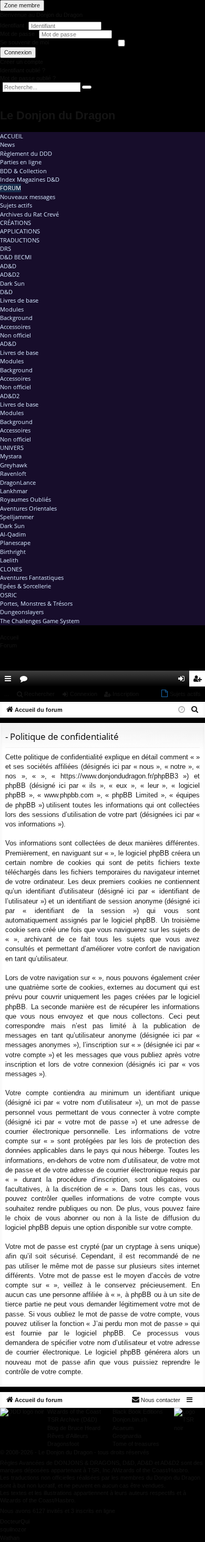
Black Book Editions (137, 1411)
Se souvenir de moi (24, 42)
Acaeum (123, 1428)
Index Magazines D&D (29, 179)
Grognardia (126, 1436)
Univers (12, 448)
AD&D (8, 266)
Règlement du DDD (26, 153)
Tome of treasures (135, 1444)
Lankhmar (13, 491)
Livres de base (19, 300)
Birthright (13, 552)
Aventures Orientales (28, 508)
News (7, 144)
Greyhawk (13, 465)
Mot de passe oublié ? (28, 78)
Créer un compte (21, 62)
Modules (12, 309)
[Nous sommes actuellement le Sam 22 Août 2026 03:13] (181, 710)
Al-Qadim (13, 534)
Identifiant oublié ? (22, 70)
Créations (15, 223)
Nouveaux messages (27, 197)
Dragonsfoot (63, 1444)
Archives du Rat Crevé (29, 214)
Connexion (18, 52)
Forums (26, 681)
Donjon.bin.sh (129, 1419)
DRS (5, 248)
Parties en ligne (21, 162)
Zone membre (22, 5)
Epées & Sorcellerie (25, 586)
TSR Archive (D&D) (72, 1419)
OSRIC (8, 595)
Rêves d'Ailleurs (67, 1436)
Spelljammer (17, 517)
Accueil (11, 136)
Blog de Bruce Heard (73, 1428)
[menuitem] (167, 679)
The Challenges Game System (39, 621)
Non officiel (15, 335)
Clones (11, 569)
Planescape (15, 543)
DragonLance (18, 482)
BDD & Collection (23, 171)
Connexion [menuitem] (183, 681)
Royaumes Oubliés (25, 499)
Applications (20, 231)
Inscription (125, 694)
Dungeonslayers (22, 612)
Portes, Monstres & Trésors (36, 603)
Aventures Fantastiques (32, 577)
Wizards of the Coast (74, 1411)
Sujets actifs (16, 205)
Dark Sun (12, 283)
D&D (6, 292)
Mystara (11, 456)
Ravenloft (13, 473)
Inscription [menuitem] (199, 681)
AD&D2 (9, 274)
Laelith (9, 560)
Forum (10, 188)
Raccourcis (10, 681)
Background (16, 318)
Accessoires (15, 327)
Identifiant (12, 25)
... (6, 694)
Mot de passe (18, 34)
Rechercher (39, 694)
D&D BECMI (16, 257)
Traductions (19, 240)
